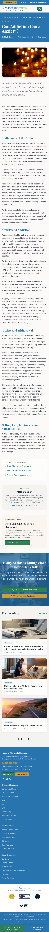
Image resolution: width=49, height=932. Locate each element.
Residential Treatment (10, 796)
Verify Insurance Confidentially (25, 596)
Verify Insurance (10, 2)
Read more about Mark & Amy (23, 505)
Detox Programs (8, 793)
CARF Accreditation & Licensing (13, 870)
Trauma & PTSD (8, 849)
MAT (3, 808)
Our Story (5, 859)
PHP (3, 800)
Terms (16, 919)
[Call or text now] (39, 9)
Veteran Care (7, 866)
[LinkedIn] (10, 779)
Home (4, 17)
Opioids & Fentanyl (9, 833)
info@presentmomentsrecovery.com (18, 766)
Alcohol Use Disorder (10, 830)
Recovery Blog (14, 17)
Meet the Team (7, 863)
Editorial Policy (34, 919)
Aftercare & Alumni (9, 816)
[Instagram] (6, 779)
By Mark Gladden (8, 37)
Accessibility (23, 919)
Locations (5, 874)
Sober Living (6, 812)
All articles (41, 614)
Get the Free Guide (16, 543)
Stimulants (5, 841)
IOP (3, 804)
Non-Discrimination (24, 922)
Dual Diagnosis (7, 845)
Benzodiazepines (8, 837)
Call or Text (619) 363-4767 (34, 2)
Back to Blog (26, 739)
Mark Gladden (24, 492)
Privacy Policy (7, 919)
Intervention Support (9, 819)
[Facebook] (3, 779)
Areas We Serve (8, 878)
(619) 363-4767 (10, 763)
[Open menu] (45, 9)
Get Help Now (8, 774)
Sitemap (43, 919)
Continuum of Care (9, 789)
